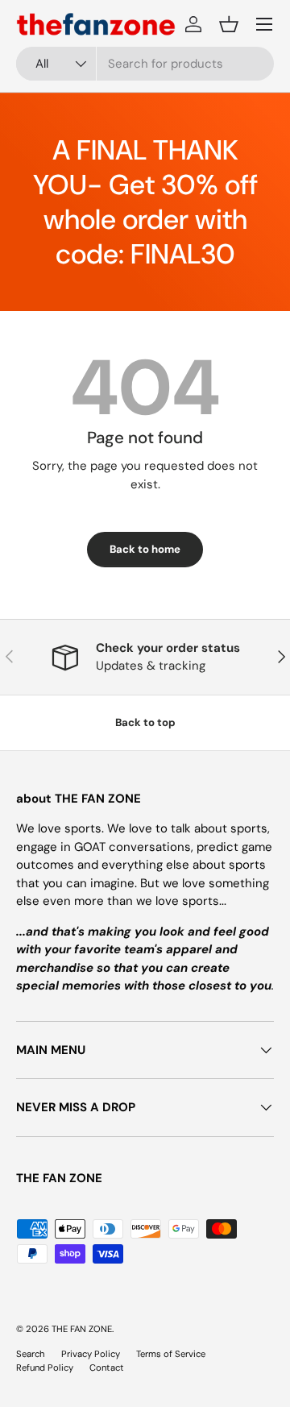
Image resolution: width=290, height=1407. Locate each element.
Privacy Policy (90, 1353)
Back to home (145, 549)
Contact (106, 1367)
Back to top (145, 722)
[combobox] (145, 64)
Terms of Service (170, 1353)
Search (30, 1353)
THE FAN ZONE (82, 1328)
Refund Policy (44, 1367)
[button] (228, 24)
